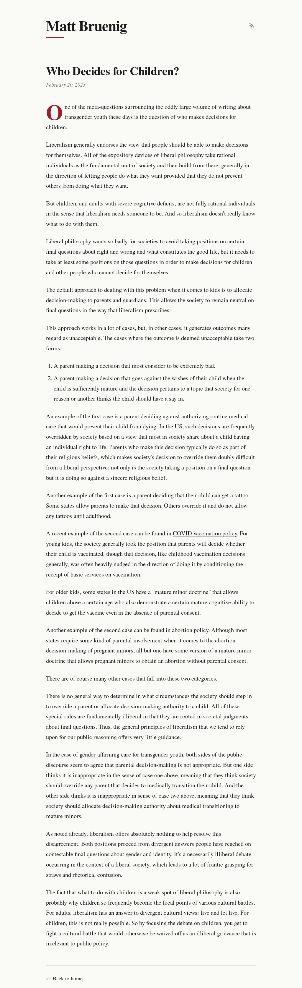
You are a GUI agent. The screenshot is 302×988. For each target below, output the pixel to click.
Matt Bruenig (86, 25)
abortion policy (190, 630)
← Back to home (64, 978)
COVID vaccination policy (205, 533)
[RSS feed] (251, 25)
